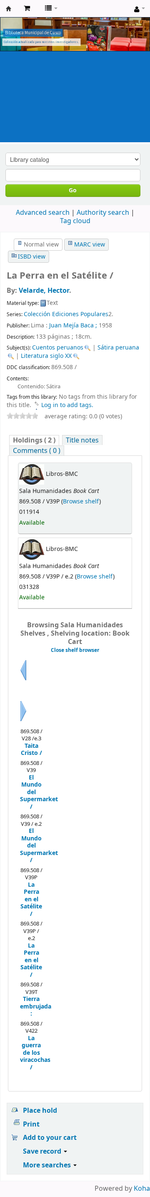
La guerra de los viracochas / (31, 1053)
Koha (142, 1189)
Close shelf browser (75, 650)
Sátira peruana (118, 347)
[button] (27, 8)
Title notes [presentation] (82, 440)
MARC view (89, 244)
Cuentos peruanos (57, 347)
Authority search (103, 213)
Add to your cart (50, 1138)
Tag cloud (75, 221)
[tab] (34, 440)
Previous (23, 680)
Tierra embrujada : (31, 1007)
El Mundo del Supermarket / (31, 792)
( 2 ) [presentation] (34, 440)
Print (31, 1124)
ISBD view (31, 256)
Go (73, 190)
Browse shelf (81, 501)
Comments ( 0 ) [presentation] (36, 450)
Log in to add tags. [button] (67, 405)
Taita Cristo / (31, 749)
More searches (47, 1165)
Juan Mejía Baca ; (73, 325)
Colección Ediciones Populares (66, 314)
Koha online (9, 9)
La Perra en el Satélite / (31, 899)
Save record (43, 1152)
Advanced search (43, 213)
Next (23, 721)
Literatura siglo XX (46, 356)
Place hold (40, 1111)
